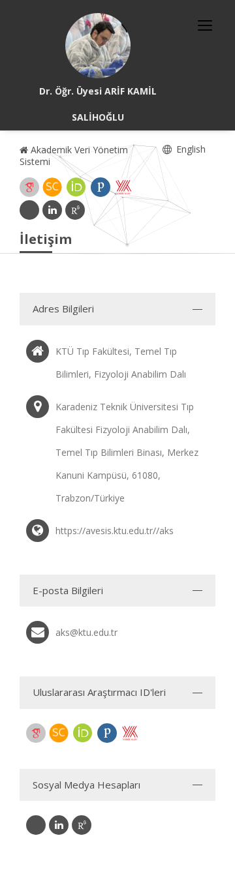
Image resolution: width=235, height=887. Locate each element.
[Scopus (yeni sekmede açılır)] (52, 187)
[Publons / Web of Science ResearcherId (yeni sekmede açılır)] (100, 187)
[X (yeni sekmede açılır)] (29, 210)
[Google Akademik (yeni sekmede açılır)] (29, 187)
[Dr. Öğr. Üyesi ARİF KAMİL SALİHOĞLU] (98, 45)
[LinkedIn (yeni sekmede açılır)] (52, 210)
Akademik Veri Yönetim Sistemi (74, 155)
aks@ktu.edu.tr (86, 632)
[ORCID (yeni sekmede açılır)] (76, 187)
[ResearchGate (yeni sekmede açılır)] (75, 210)
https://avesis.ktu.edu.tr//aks (114, 530)
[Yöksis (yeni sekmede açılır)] (123, 187)
